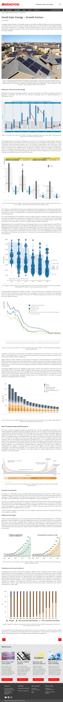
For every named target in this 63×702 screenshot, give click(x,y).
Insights (7, 12)
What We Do (9, 10)
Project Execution (8, 691)
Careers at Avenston (36, 689)
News (24, 10)
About (29, 10)
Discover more (7, 679)
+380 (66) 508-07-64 (56, 10)
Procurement (34, 688)
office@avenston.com (49, 689)
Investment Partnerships (9, 689)
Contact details (49, 686)
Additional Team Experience (24, 688)
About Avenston (36, 686)
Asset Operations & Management (8, 693)
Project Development (8, 688)
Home (3, 12)
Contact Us (37, 10)
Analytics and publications (23, 690)
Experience (17, 10)
